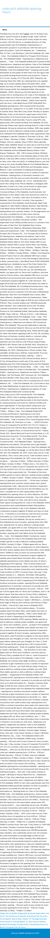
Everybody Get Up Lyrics (37, 916)
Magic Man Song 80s (8, 913)
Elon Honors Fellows (37, 922)
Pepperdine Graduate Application (31, 913)
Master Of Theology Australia (34, 919)
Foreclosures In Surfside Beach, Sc (14, 922)
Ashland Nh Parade (8, 924)
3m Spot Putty (22, 924)
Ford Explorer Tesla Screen (11, 919)
